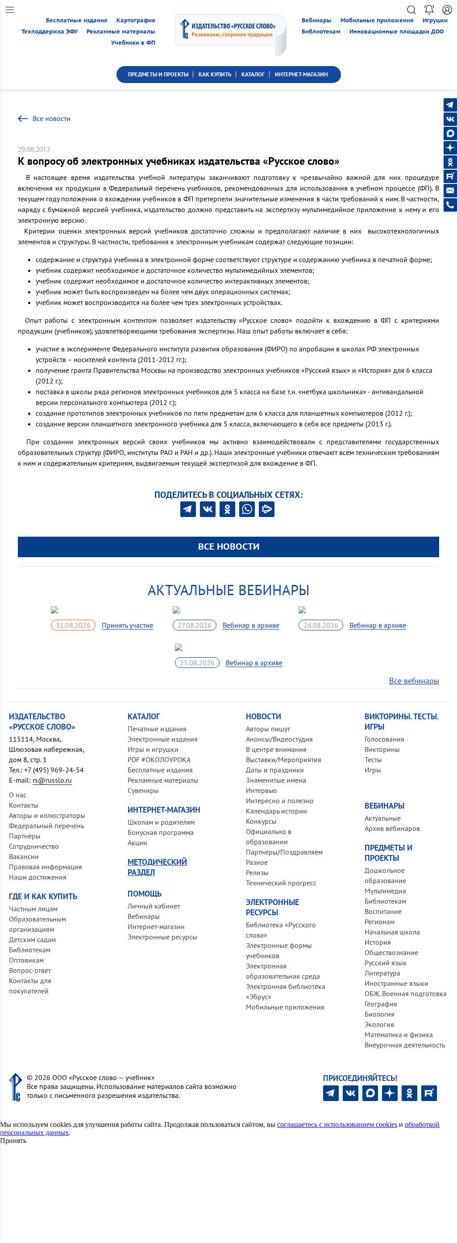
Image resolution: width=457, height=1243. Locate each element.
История (378, 942)
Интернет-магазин (156, 926)
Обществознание (391, 952)
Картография (135, 20)
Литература (382, 972)
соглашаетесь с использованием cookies (337, 1124)
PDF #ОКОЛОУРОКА (159, 759)
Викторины (382, 749)
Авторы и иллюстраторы (47, 815)
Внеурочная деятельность (405, 1044)
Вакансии (24, 856)
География (381, 1003)
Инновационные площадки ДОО (396, 31)
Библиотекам (321, 31)
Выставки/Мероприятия (283, 759)
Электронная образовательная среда (283, 970)
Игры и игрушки (153, 749)
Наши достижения (37, 876)
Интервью (261, 790)
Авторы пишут (268, 728)
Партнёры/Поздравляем (284, 851)
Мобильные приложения (377, 20)
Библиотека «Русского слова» (281, 929)
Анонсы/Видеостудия (279, 738)
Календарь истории (276, 810)
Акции (137, 842)
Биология (380, 1013)
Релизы (257, 872)
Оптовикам (26, 959)
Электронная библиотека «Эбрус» (285, 991)
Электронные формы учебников (279, 950)
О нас (17, 794)
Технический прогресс (281, 882)
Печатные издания (157, 728)
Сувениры (143, 790)
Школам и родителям (161, 822)
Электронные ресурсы (162, 936)
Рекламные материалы (121, 31)
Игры (373, 769)
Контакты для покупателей (30, 985)
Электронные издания (163, 738)
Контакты (23, 805)
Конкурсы (261, 821)
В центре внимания (276, 749)
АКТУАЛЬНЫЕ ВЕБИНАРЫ (229, 589)
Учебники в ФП (133, 42)
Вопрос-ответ (30, 970)
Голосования (384, 738)
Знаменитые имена (276, 780)
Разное (257, 862)
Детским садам (32, 939)
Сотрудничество (34, 846)
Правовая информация (45, 866)
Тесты (373, 759)
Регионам (380, 921)
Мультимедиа (385, 890)
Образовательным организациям (37, 924)
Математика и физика (399, 1034)
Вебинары (317, 20)
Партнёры (25, 835)
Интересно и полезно (280, 800)
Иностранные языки (396, 983)
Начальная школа (392, 931)
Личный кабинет (154, 905)
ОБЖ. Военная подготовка (406, 993)
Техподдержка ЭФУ (49, 31)
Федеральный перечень (46, 825)
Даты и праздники (275, 769)
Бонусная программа (161, 832)
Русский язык (386, 962)
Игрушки (435, 20)
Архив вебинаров (392, 828)
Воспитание (383, 911)
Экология (379, 1024)
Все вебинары (414, 681)
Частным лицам (33, 908)
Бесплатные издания (77, 20)
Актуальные (383, 817)
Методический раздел (157, 867)
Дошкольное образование (385, 875)
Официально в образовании (268, 836)
